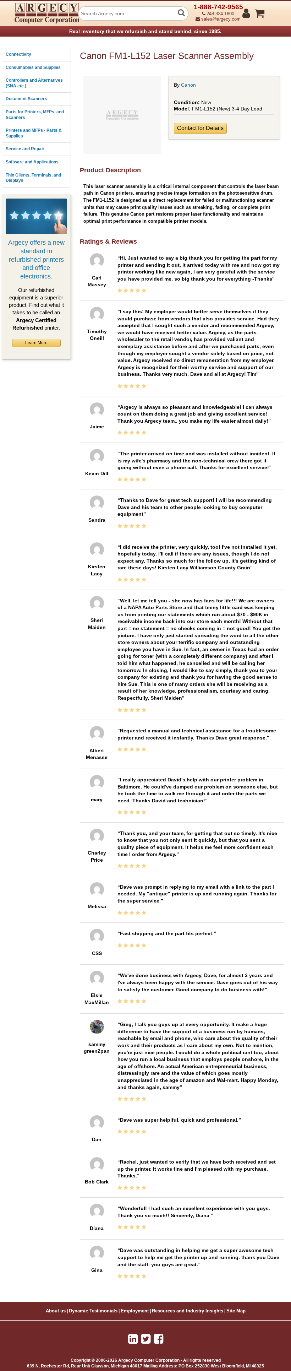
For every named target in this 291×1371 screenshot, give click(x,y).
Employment (135, 1310)
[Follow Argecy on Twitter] (145, 1339)
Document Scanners (26, 98)
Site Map (236, 1310)
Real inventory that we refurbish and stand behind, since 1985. (145, 31)
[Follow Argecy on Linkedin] (133, 1339)
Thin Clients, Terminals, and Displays (33, 178)
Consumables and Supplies (33, 67)
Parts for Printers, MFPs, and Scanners (35, 114)
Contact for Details (200, 128)
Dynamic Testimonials (93, 1310)
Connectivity (18, 54)
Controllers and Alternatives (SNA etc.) (34, 83)
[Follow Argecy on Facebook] (158, 1339)
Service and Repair (25, 148)
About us (56, 1310)
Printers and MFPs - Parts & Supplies (34, 133)
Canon (188, 85)
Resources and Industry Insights (187, 1310)
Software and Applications (32, 161)
